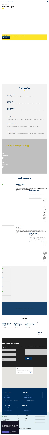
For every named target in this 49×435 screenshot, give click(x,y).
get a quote (5, 37)
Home (3, 4)
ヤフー (18, 420)
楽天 (26, 418)
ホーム (18, 415)
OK (30, 372)
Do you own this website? (20, 372)
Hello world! (39, 332)
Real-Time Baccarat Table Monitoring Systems (6, 324)
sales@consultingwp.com (27, 410)
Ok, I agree (6, 431)
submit (28, 358)
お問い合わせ (19, 418)
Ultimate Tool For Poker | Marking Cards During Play (30, 324)
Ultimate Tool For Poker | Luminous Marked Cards (18, 324)
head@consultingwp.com (7, 397)
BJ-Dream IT (29, 428)
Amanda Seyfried (20, 184)
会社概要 (26, 415)
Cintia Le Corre (33, 233)
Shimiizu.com (22, 428)
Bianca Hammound (46, 242)
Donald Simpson (45, 198)
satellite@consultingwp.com (28, 397)
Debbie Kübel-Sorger (34, 190)
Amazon (26, 420)
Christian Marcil (20, 226)
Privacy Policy (14, 431)
